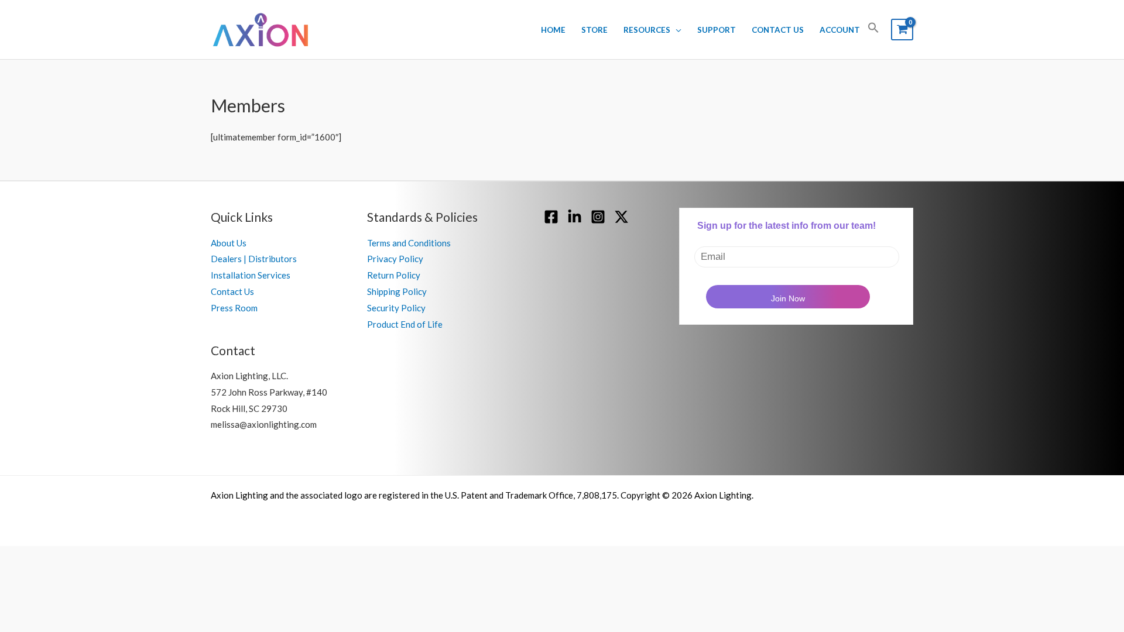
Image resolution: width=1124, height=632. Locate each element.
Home (553, 30)
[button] (873, 30)
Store (594, 30)
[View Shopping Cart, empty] (902, 29)
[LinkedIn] (574, 216)
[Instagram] (598, 216)
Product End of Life (405, 324)
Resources (646, 30)
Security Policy (396, 308)
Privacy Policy (395, 258)
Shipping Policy (397, 291)
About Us (228, 243)
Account (840, 30)
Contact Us (778, 30)
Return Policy (393, 275)
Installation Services (250, 275)
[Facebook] (551, 216)
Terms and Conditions (409, 243)
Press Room (234, 308)
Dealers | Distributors (254, 258)
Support (716, 30)
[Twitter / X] (621, 216)
